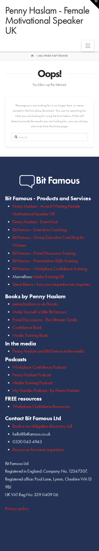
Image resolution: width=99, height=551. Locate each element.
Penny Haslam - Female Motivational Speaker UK (47, 20)
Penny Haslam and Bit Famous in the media (48, 351)
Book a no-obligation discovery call (42, 426)
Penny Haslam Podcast (31, 375)
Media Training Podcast (32, 383)
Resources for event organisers (38, 450)
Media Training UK (48, 277)
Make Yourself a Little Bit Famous (39, 312)
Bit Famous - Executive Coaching (39, 230)
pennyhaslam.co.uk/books (35, 304)
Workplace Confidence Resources (41, 406)
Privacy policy (17, 508)
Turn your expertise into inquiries (63, 284)
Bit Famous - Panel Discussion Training (43, 253)
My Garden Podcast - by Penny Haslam (46, 390)
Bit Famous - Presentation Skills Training (44, 261)
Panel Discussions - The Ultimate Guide (44, 320)
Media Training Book (30, 335)
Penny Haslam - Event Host (34, 222)
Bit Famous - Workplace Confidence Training (49, 269)
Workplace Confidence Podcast (39, 367)
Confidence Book (27, 327)
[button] (88, 46)
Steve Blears (22, 284)
